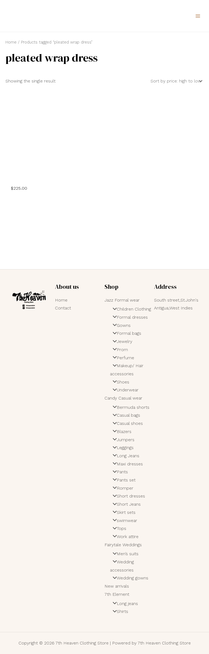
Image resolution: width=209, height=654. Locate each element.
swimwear (127, 520)
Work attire (128, 536)
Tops (121, 528)
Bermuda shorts (133, 407)
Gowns (124, 325)
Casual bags (128, 415)
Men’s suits (128, 553)
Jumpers (125, 439)
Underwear (128, 389)
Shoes (123, 382)
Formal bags (129, 333)
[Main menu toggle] (198, 16)
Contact (63, 308)
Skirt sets (126, 512)
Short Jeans (129, 504)
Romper (125, 488)
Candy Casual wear (123, 398)
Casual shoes (130, 423)
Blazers (124, 431)
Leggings (125, 447)
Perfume (125, 357)
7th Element (116, 594)
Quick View (37, 175)
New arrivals (116, 586)
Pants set (126, 480)
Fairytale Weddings (123, 544)
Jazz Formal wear (122, 300)
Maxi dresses (130, 463)
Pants (122, 471)
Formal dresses (132, 317)
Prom (122, 349)
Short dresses (131, 496)
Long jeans (127, 603)
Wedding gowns (132, 578)
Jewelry (124, 341)
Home (11, 42)
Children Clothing (134, 309)
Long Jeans (128, 455)
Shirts (122, 611)
